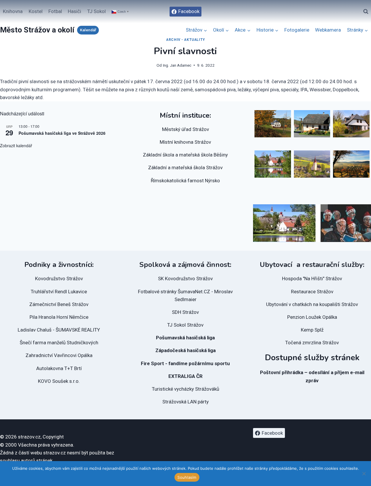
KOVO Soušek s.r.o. (59, 381)
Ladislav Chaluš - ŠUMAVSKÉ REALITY (59, 330)
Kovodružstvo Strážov (59, 278)
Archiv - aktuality (185, 40)
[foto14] (351, 123)
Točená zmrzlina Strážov (312, 342)
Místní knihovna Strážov (185, 142)
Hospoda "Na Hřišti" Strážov (312, 278)
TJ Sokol (96, 11)
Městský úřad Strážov (185, 129)
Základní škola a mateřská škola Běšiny (185, 155)
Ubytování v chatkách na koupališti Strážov (312, 304)
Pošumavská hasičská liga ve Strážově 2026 (62, 133)
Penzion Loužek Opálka (312, 317)
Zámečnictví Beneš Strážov (58, 304)
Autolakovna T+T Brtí (59, 368)
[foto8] (272, 123)
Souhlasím (186, 477)
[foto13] (312, 123)
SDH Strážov (185, 312)
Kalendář (88, 30)
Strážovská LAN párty (185, 402)
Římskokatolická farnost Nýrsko (185, 180)
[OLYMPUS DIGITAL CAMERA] (272, 164)
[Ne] (364, 473)
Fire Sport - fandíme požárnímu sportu (185, 363)
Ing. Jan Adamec (177, 65)
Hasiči (74, 11)
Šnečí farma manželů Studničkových (59, 342)
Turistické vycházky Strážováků (185, 389)
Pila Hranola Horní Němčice (59, 317)
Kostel (36, 11)
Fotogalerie (296, 30)
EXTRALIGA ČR (185, 376)
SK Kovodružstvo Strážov (185, 278)
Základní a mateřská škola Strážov (185, 167)
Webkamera (328, 30)
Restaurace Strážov (312, 291)
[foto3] (351, 164)
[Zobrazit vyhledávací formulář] (366, 11)
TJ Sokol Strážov (185, 325)
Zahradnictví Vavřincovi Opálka (59, 355)
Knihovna (13, 11)
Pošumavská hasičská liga (185, 338)
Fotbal (55, 11)
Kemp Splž (312, 330)
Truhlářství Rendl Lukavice (59, 291)
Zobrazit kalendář (16, 145)
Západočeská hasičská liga (185, 350)
